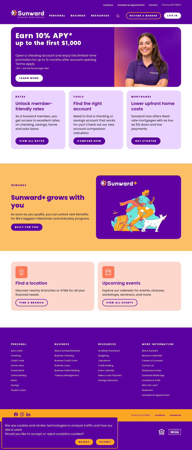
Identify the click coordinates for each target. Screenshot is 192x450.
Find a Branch (31, 302)
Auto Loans (16, 350)
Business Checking (64, 355)
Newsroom (147, 390)
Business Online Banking (67, 370)
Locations (108, 5)
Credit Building (105, 365)
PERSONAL (57, 15)
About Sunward (150, 350)
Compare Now (89, 141)
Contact (153, 5)
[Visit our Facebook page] (16, 415)
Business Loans (62, 365)
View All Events (120, 302)
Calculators (104, 360)
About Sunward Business (67, 350)
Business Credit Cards (66, 360)
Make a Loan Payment (110, 375)
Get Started (146, 141)
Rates (14, 380)
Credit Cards (17, 360)
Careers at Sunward (152, 360)
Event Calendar (106, 370)
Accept (105, 441)
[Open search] (118, 16)
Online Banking (18, 375)
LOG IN (172, 15)
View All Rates (32, 141)
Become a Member (152, 355)
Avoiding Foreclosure (109, 350)
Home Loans (17, 365)
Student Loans (18, 390)
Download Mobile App (153, 375)
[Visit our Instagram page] (22, 415)
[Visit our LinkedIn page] (28, 415)
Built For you (27, 227)
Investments (17, 370)
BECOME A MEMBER (144, 15)
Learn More (29, 78)
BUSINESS (78, 15)
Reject (84, 441)
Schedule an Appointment (131, 5)
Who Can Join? (150, 385)
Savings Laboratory (108, 380)
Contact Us (148, 365)
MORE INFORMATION (158, 344)
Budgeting (103, 355)
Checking (16, 355)
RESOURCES (100, 15)
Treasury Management (67, 375)
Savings (15, 385)
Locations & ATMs (151, 380)
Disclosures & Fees (151, 370)
